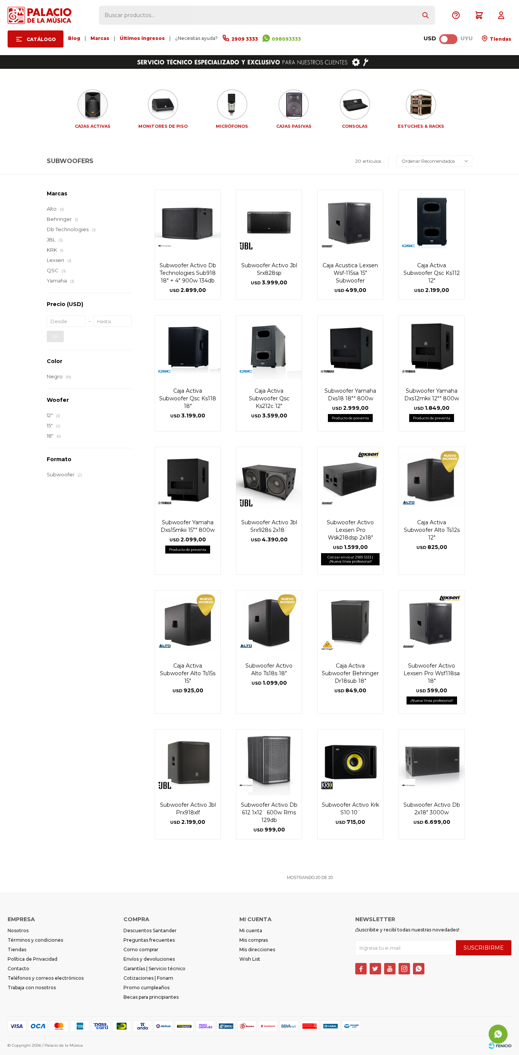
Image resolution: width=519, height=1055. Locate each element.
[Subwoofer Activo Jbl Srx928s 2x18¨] (269, 480)
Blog (74, 38)
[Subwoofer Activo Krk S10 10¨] (350, 762)
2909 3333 (244, 39)
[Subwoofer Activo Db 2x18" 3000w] (432, 762)
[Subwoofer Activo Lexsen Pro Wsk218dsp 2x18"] (350, 480)
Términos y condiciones (35, 940)
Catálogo (41, 39)
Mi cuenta (250, 930)
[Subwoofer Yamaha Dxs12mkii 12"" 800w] (432, 348)
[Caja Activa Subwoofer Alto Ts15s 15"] (188, 623)
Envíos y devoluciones (149, 959)
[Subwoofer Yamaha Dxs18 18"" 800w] (350, 348)
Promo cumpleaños (146, 987)
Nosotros (18, 930)
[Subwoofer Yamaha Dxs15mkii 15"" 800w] (188, 480)
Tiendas (500, 39)
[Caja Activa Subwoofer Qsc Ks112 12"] (432, 223)
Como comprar (140, 949)
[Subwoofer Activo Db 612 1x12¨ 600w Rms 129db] (269, 762)
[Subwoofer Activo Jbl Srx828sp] (269, 223)
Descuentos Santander (150, 930)
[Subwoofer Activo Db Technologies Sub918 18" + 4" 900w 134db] (188, 223)
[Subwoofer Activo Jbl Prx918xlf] (188, 762)
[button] (425, 15)
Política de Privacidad (32, 959)
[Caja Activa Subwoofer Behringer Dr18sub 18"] (350, 623)
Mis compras (253, 940)
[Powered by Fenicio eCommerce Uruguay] (500, 1045)
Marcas (99, 38)
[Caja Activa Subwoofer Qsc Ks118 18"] (188, 348)
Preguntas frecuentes (149, 940)
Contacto (18, 968)
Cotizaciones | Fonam (148, 978)
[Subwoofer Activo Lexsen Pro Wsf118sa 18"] (432, 623)
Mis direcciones (257, 949)
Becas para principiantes (151, 997)
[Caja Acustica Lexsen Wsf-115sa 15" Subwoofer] (350, 223)
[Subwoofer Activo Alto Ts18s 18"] (269, 623)
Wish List (249, 959)
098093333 (286, 39)
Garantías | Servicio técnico (154, 968)
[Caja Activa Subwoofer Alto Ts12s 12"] (432, 480)
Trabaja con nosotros (32, 987)
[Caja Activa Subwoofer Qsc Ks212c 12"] (269, 348)
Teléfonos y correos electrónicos (46, 978)
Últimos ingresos (142, 38)
